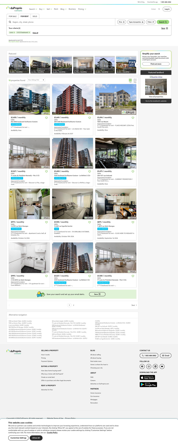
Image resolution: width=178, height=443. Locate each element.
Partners (94, 389)
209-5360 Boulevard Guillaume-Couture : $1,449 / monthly (25, 335)
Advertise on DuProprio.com (99, 384)
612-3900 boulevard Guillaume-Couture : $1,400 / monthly (25, 329)
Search (161, 22)
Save (96, 294)
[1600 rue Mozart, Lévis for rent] (115, 99)
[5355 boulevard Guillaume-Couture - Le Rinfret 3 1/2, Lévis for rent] (72, 257)
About (93, 373)
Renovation (94, 403)
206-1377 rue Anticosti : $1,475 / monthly (106, 326)
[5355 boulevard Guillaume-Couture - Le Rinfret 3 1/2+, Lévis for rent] (72, 153)
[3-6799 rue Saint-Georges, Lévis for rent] (29, 204)
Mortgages (93, 399)
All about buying (95, 358)
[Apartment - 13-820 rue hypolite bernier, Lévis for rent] (72, 204)
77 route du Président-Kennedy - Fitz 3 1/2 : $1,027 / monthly (68, 336)
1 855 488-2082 (166, 2)
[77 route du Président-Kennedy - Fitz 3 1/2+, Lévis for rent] (115, 257)
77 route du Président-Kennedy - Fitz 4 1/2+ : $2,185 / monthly (69, 332)
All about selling (95, 355)
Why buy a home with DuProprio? (52, 374)
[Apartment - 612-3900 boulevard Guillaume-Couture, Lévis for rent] (29, 99)
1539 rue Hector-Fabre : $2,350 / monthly (20, 321)
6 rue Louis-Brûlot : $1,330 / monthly (19, 325)
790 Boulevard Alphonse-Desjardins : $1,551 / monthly (110, 332)
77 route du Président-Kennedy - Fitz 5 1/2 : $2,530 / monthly (69, 323)
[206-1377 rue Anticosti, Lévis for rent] (115, 153)
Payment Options (47, 361)
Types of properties (135, 22)
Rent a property (48, 385)
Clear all (35, 33)
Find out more (156, 64)
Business (72, 9)
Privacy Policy (70, 418)
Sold (35, 16)
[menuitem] (65, 356)
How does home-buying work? (51, 371)
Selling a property (49, 350)
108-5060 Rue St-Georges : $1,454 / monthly (21, 327)
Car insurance (94, 396)
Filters (150, 22)
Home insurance (95, 393)
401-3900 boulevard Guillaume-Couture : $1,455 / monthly (25, 337)
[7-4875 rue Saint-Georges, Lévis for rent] (115, 204)
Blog (92, 350)
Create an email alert (48, 377)
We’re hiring (141, 2)
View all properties (156, 97)
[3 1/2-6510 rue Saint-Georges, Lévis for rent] (29, 257)
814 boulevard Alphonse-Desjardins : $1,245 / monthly (110, 330)
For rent (25, 16)
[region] (89, 431)
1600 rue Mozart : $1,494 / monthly (61, 334)
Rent (56, 9)
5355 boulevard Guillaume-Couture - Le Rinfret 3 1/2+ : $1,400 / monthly (113, 323)
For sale (12, 16)
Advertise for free (47, 390)
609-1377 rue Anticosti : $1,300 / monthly (106, 336)
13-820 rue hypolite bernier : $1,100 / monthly (107, 339)
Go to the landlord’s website (156, 101)
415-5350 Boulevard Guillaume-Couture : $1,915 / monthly (25, 331)
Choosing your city (96, 368)
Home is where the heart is (99, 364)
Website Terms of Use (55, 418)
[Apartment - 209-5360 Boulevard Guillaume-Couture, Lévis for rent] (72, 99)
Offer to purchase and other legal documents (56, 380)
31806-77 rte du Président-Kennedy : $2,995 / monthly (110, 334)
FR (159, 9)
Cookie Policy (52, 432)
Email (167, 355)
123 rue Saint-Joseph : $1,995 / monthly (63, 321)
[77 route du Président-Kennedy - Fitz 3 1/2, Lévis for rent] (29, 153)
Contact (153, 9)
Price (120, 22)
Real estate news (95, 361)
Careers (92, 380)
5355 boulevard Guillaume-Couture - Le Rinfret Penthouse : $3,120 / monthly (68, 325)
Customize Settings (18, 438)
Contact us (145, 350)
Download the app (152, 2)
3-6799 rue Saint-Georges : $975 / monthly (107, 328)
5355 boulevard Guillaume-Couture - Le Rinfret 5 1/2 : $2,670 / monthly (69, 329)
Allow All (36, 438)
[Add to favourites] (46, 118)
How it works (45, 355)
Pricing (43, 358)
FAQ (91, 377)
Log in (167, 9)
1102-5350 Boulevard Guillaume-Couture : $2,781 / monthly (25, 333)
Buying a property (49, 366)
